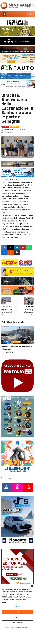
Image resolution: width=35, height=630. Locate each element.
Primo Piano (14, 126)
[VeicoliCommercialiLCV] (17, 41)
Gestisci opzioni (17, 623)
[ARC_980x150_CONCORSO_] (17, 23)
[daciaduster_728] (17, 164)
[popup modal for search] (30, 14)
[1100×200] (17, 49)
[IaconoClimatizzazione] (17, 172)
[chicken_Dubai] (17, 31)
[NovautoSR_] (17, 520)
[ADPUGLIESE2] (17, 291)
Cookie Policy (9, 627)
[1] (17, 573)
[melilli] (17, 416)
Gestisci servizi (17, 606)
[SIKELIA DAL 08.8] (17, 84)
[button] (32, 586)
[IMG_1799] (17, 263)
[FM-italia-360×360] (17, 376)
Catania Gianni (9, 129)
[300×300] (17, 457)
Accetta (17, 612)
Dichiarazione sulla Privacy (21, 627)
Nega (17, 617)
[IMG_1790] (17, 68)
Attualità (5, 126)
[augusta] (17, 58)
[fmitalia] (17, 76)
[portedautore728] (17, 271)
